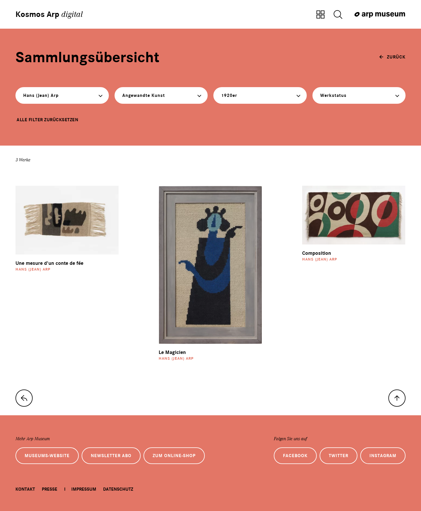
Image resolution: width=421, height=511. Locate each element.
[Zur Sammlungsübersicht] (320, 15)
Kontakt (25, 489)
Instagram (382, 455)
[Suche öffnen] (338, 15)
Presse (49, 489)
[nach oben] (397, 398)
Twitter (338, 455)
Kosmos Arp (49, 14)
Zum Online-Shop (174, 455)
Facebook (295, 455)
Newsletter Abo (111, 455)
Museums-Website (47, 455)
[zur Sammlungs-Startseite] (24, 398)
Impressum (83, 489)
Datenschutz (118, 489)
